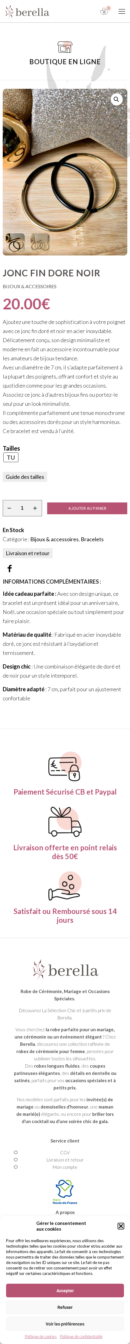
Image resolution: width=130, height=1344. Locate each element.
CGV (65, 1152)
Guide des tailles (25, 476)
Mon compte (65, 1167)
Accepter (65, 1290)
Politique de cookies (41, 1336)
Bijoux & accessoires (54, 539)
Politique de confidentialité (81, 1336)
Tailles (11, 448)
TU (11, 457)
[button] (121, 1226)
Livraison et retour (28, 553)
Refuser (65, 1307)
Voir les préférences (65, 1324)
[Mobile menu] (122, 11)
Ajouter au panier (87, 508)
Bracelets (92, 539)
